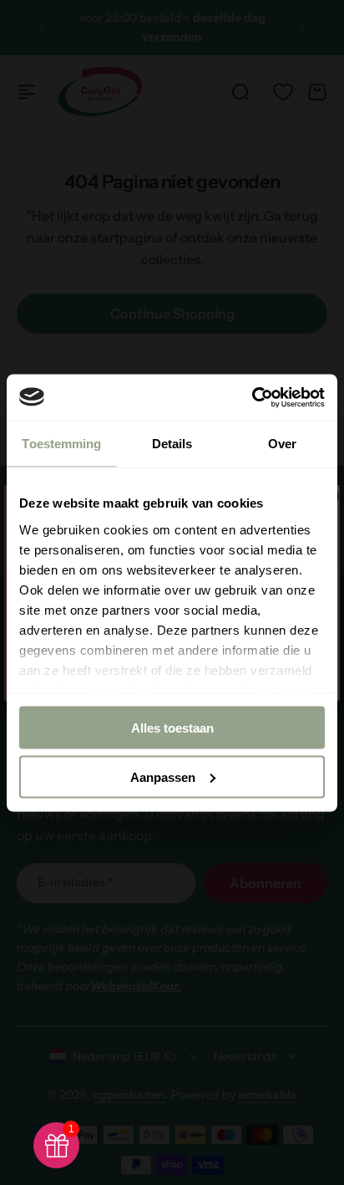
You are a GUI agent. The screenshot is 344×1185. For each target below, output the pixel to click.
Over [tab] (282, 444)
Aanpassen (162, 776)
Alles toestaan (172, 728)
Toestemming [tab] (61, 444)
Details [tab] (172, 444)
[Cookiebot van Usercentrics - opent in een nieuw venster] (252, 397)
